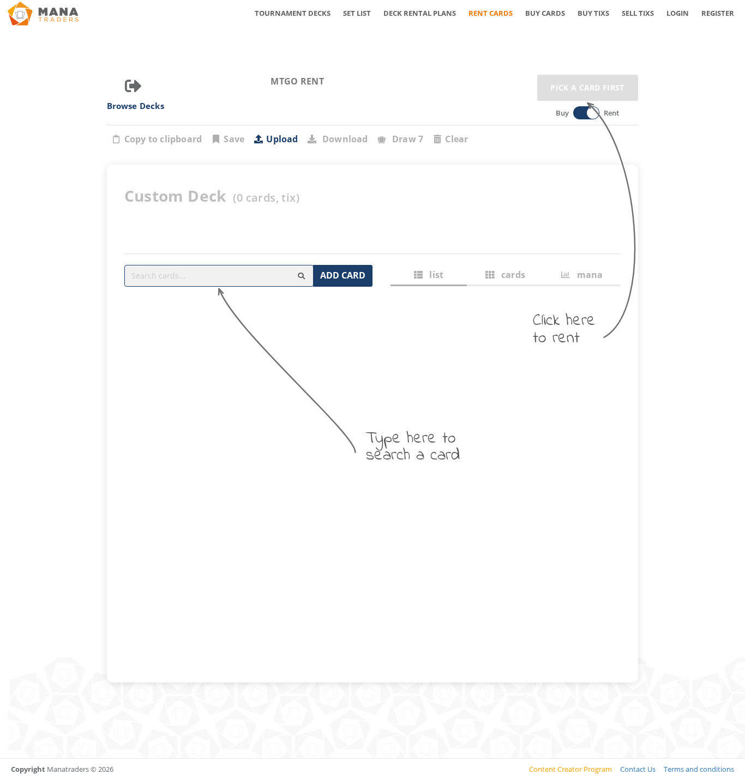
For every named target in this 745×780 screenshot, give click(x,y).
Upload (282, 139)
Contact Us (638, 769)
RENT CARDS (490, 13)
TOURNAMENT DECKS (293, 13)
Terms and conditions (699, 769)
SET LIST (357, 13)
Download (343, 139)
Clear (456, 139)
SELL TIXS (638, 13)
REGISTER (717, 13)
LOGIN (677, 13)
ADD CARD (342, 275)
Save (234, 139)
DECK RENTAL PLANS (419, 13)
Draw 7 (406, 139)
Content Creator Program (570, 769)
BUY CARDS (545, 13)
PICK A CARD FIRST (587, 87)
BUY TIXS (593, 13)
